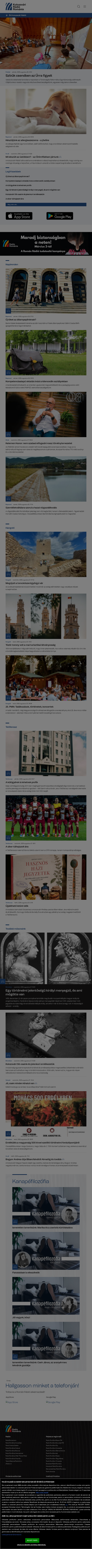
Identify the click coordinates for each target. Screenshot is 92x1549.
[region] (46, 1513)
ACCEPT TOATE (32, 1540)
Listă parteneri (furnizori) (11, 1534)
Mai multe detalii (42, 1492)
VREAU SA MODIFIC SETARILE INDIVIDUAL (31, 1545)
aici (67, 1504)
